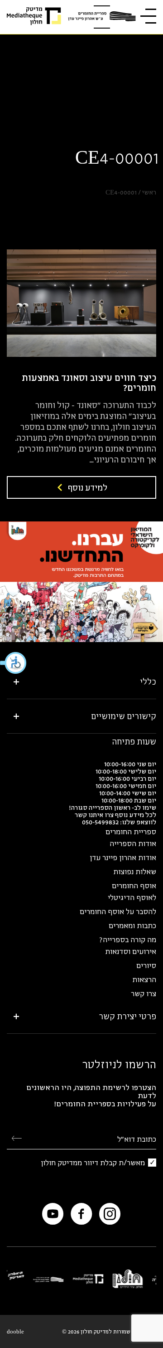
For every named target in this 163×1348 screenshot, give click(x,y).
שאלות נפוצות (134, 871)
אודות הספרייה (133, 843)
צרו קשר (143, 993)
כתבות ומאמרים (132, 925)
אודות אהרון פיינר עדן (123, 857)
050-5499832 (100, 822)
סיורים (146, 965)
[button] (13, 663)
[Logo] (102, 17)
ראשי (149, 192)
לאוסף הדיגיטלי (132, 897)
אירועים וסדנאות (130, 951)
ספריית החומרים (130, 832)
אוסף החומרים (134, 886)
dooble (15, 1331)
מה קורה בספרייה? (127, 939)
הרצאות (144, 979)
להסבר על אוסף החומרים (118, 911)
